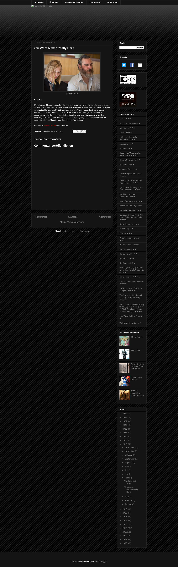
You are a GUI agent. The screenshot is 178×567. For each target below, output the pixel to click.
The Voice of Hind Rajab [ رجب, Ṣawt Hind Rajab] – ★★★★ (130, 297)
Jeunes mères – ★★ (128, 169)
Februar (129, 500)
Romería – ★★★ (127, 258)
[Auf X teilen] (79, 131)
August (128, 462)
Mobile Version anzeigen (72, 222)
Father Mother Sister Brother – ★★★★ (128, 138)
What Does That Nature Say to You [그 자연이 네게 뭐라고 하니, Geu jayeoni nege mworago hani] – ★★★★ (131, 307)
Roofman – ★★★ (127, 263)
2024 (125, 421)
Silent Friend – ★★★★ (129, 277)
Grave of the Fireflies (136, 378)
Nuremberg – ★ (126, 229)
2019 (125, 440)
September (130, 459)
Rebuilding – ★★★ (127, 249)
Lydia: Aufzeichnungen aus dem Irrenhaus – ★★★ (131, 188)
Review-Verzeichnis (74, 2)
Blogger (104, 561)
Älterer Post (105, 217)
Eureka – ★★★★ (127, 128)
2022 (125, 429)
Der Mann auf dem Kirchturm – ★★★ (127, 195)
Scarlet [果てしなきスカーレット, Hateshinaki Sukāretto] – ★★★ (131, 269)
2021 (125, 433)
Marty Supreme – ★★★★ (131, 201)
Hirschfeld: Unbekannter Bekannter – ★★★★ (130, 154)
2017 (125, 509)
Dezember (130, 447)
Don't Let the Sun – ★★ (130, 123)
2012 (125, 528)
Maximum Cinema (50, 125)
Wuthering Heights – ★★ (130, 323)
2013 (125, 524)
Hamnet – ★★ (125, 148)
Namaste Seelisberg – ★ (130, 210)
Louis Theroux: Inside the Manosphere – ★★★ (130, 181)
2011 (125, 532)
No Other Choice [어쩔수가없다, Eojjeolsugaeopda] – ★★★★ (131, 217)
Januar (128, 504)
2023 (125, 425)
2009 (125, 539)
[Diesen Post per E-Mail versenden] (74, 131)
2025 (125, 417)
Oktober (129, 455)
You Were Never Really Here (131, 489)
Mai (127, 474)
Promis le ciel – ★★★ (129, 245)
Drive (36, 110)
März (127, 497)
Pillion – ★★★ (125, 233)
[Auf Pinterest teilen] (84, 131)
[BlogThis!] (76, 131)
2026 (125, 414)
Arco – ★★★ (125, 119)
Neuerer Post (40, 217)
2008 (125, 543)
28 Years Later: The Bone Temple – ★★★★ (130, 289)
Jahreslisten (95, 2)
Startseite (39, 2)
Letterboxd (112, 2)
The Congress (137, 337)
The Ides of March (101, 105)
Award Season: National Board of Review (137, 366)
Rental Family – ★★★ (129, 254)
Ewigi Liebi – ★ (126, 132)
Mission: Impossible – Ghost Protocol (137, 393)
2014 (125, 520)
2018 (125, 444)
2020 (125, 436)
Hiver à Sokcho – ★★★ (129, 160)
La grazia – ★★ (126, 144)
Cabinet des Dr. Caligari (68, 118)
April (127, 478)
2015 (125, 516)
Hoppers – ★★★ (127, 164)
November (130, 451)
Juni (127, 470)
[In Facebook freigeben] (82, 131)
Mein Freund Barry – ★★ (130, 206)
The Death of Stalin (130, 482)
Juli (126, 466)
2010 (125, 536)
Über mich (54, 2)
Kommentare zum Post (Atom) (77, 231)
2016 (125, 513)
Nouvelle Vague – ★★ (129, 224)
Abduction (135, 350)
